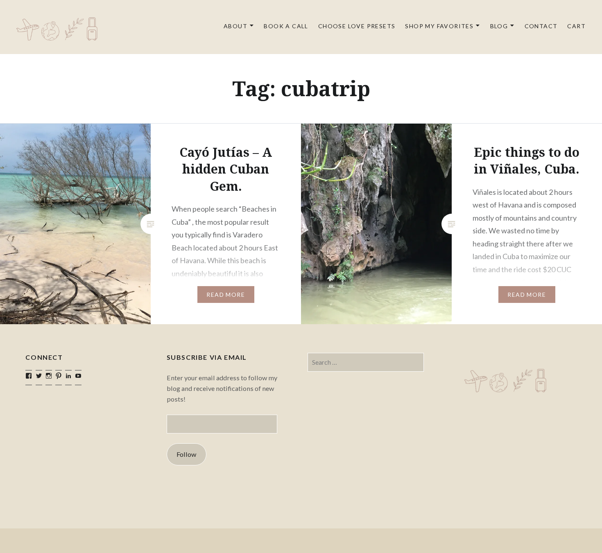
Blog (499, 26)
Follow (186, 454)
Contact (541, 26)
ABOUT (235, 26)
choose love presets (357, 26)
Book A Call (286, 26)
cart (576, 26)
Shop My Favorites (439, 26)
